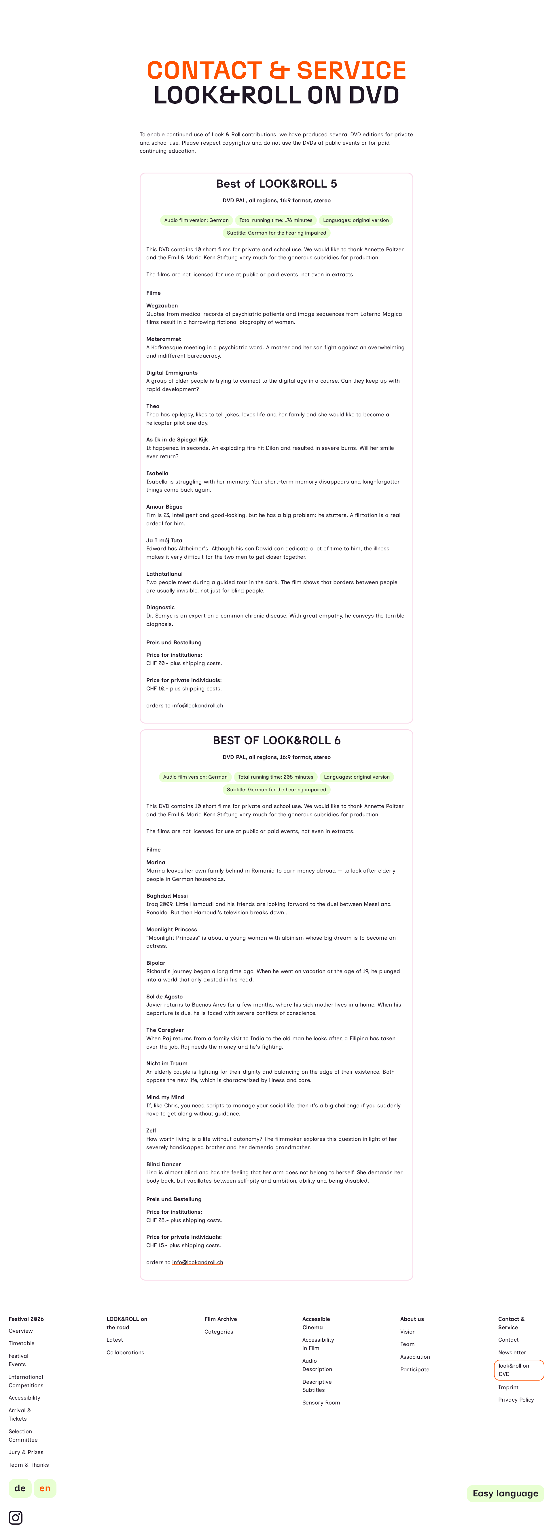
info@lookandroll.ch (197, 705)
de (20, 1488)
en (45, 1488)
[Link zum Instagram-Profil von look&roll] (15, 1518)
